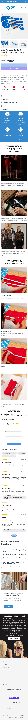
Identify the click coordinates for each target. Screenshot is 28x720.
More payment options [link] (14, 71)
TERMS (4, 681)
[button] (2, 7)
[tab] (13, 449)
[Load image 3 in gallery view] (23, 44)
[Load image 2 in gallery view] (14, 44)
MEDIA (4, 670)
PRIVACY (5, 684)
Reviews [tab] (5, 449)
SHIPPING (5, 664)
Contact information (19, 717)
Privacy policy (22, 715)
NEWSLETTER (6, 673)
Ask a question (10, 444)
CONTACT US (6, 667)
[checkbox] (12, 456)
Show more (14, 535)
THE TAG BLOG (6, 676)
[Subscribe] (22, 693)
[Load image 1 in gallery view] (5, 44)
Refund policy (15, 715)
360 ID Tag (9, 715)
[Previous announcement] (2, 1)
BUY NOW (8, 606)
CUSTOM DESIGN (7, 679)
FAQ (3, 661)
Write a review (17, 444)
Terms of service (10, 717)
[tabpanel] (14, 495)
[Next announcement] (25, 1)
